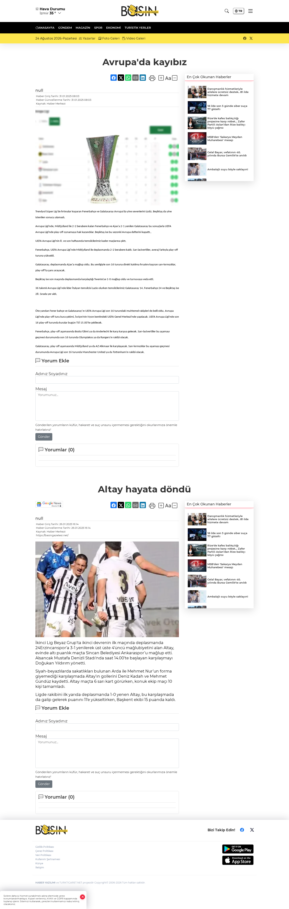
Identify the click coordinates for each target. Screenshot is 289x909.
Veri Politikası (43, 855)
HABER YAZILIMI (45, 882)
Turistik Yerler (138, 27)
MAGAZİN (83, 27)
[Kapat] (82, 897)
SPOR (98, 27)
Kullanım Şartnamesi (47, 859)
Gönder (44, 437)
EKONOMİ (113, 27)
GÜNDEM (65, 27)
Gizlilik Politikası (44, 846)
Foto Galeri (110, 38)
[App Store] (228, 860)
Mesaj (41, 389)
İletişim (39, 867)
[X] (252, 830)
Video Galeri (135, 38)
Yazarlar (89, 38)
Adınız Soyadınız (51, 373)
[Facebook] (242, 830)
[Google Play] (228, 849)
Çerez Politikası (44, 850)
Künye (39, 863)
